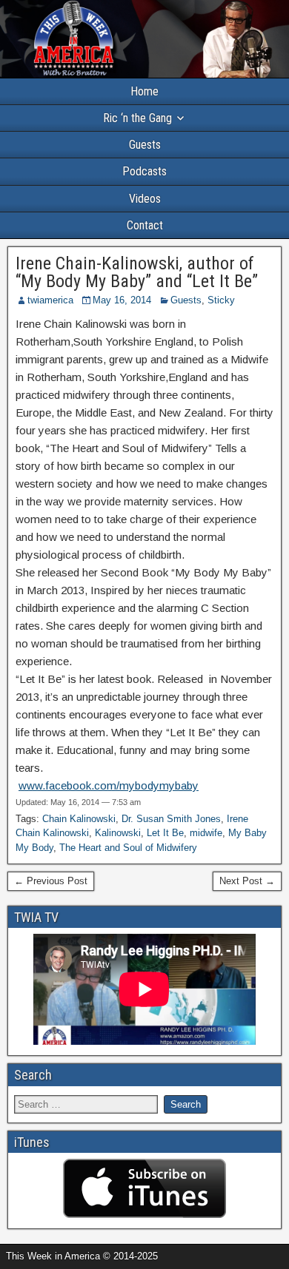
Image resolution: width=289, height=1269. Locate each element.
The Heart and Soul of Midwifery (128, 847)
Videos (145, 199)
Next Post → (247, 880)
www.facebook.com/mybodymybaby (109, 785)
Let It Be (165, 832)
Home (144, 91)
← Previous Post (50, 880)
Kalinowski (118, 832)
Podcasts (144, 171)
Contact (145, 225)
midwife (206, 832)
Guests (145, 145)
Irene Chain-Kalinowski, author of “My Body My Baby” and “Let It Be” (137, 272)
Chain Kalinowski (79, 818)
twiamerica (50, 300)
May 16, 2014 (122, 300)
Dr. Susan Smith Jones (171, 818)
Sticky (221, 300)
